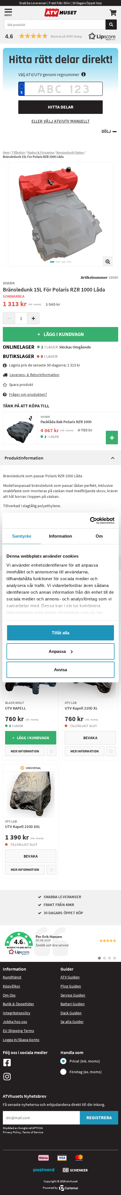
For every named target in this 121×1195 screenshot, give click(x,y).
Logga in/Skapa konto (21, 1039)
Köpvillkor (11, 986)
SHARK (9, 283)
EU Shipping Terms (18, 1030)
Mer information (25, 751)
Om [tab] (99, 536)
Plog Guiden (70, 986)
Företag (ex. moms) (86, 1071)
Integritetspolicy (16, 1012)
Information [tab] (60, 536)
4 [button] (69, 261)
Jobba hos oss (15, 1021)
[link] (60, 943)
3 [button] (63, 261)
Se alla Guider (72, 1021)
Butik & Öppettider (18, 1003)
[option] (60, 214)
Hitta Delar (60, 107)
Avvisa (60, 669)
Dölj (106, 131)
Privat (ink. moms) (85, 1061)
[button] (60, 36)
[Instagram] (30, 1076)
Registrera (99, 1117)
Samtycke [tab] (22, 536)
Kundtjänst (12, 977)
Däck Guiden (71, 1012)
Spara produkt (21, 384)
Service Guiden (72, 995)
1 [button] (52, 261)
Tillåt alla (60, 632)
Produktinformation (24, 458)
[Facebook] (30, 1062)
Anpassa (57, 651)
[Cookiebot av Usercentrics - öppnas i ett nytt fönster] (90, 520)
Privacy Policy (12, 1132)
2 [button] (57, 261)
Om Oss (9, 995)
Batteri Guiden (72, 1003)
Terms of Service (32, 1132)
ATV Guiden (70, 977)
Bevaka (90, 737)
